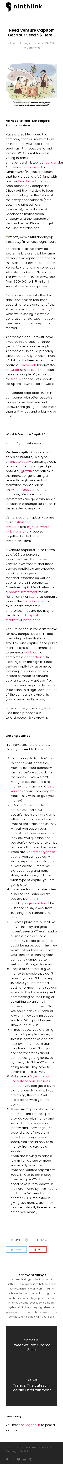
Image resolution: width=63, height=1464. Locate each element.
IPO (13, 490)
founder (50, 162)
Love (21, 1239)
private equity (20, 462)
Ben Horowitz (28, 181)
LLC (31, 597)
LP (22, 597)
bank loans (31, 620)
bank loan (31, 652)
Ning (14, 379)
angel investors (35, 903)
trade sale (28, 490)
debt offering (34, 657)
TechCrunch (40, 309)
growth (26, 471)
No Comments (32, 47)
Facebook (28, 365)
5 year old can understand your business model (31, 1081)
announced (33, 167)
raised (32, 370)
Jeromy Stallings (20, 43)
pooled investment (23, 592)
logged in (33, 1425)
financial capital (35, 601)
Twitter (14, 370)
